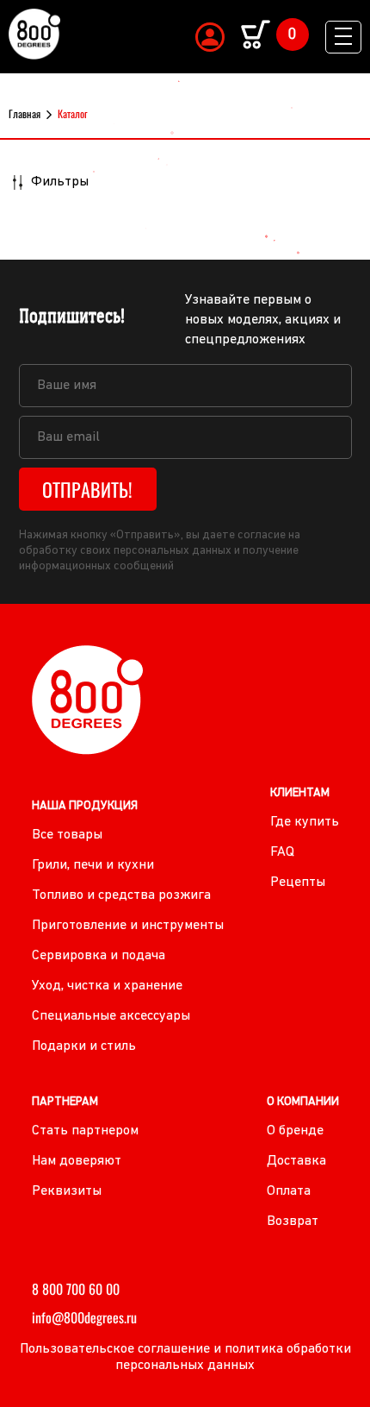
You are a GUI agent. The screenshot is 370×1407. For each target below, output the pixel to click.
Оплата (289, 1191)
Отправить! (87, 489)
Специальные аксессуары (111, 1016)
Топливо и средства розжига (121, 895)
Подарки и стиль (84, 1046)
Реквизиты (67, 1191)
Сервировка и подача (98, 956)
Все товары (67, 835)
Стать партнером (85, 1131)
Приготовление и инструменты (128, 926)
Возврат (292, 1221)
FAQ (282, 852)
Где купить (304, 822)
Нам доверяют (76, 1161)
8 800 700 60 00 (76, 1288)
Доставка (296, 1161)
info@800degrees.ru (84, 1317)
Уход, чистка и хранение (107, 986)
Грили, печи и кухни (93, 865)
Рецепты (297, 882)
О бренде (295, 1131)
